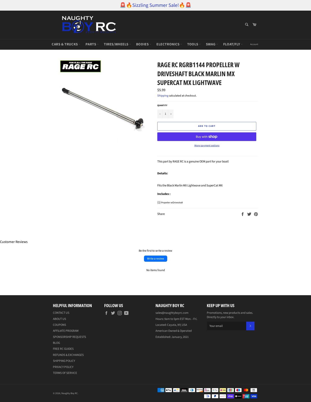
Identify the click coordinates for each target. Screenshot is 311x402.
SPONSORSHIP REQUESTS (69, 337)
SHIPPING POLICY (64, 361)
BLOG (56, 343)
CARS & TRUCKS (65, 44)
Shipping (162, 96)
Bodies (143, 44)
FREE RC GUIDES (63, 349)
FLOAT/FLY (232, 44)
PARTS (91, 44)
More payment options (206, 146)
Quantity (162, 105)
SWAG (211, 44)
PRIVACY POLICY (63, 367)
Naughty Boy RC (69, 393)
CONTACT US (61, 313)
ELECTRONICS (168, 44)
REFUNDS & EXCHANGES (68, 355)
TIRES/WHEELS (116, 44)
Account (254, 44)
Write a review (155, 259)
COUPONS (59, 325)
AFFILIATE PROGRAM (65, 331)
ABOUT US (59, 319)
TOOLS (193, 44)
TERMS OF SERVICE (65, 373)
